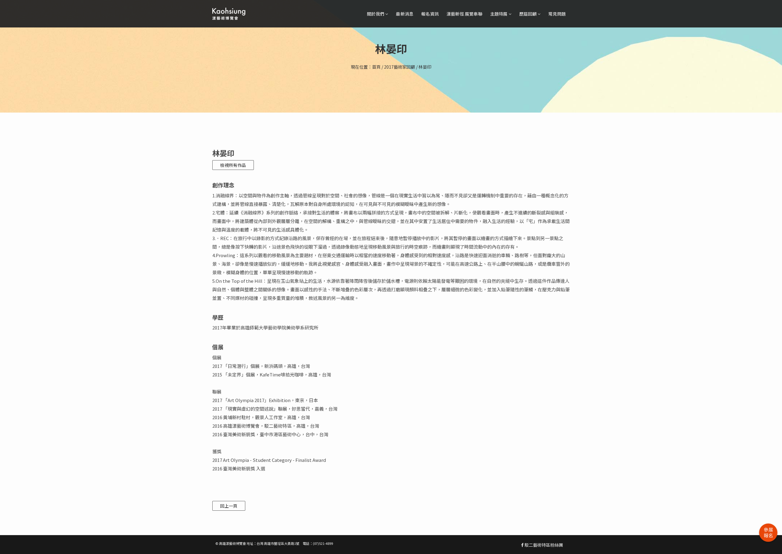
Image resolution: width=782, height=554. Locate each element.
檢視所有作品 (233, 165)
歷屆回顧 (528, 14)
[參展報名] (768, 532)
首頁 (376, 67)
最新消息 (404, 14)
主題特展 (499, 14)
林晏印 (424, 67)
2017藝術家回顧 (399, 67)
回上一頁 (228, 506)
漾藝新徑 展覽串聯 (464, 14)
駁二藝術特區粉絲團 (543, 545)
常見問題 (557, 14)
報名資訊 (430, 14)
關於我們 (376, 14)
